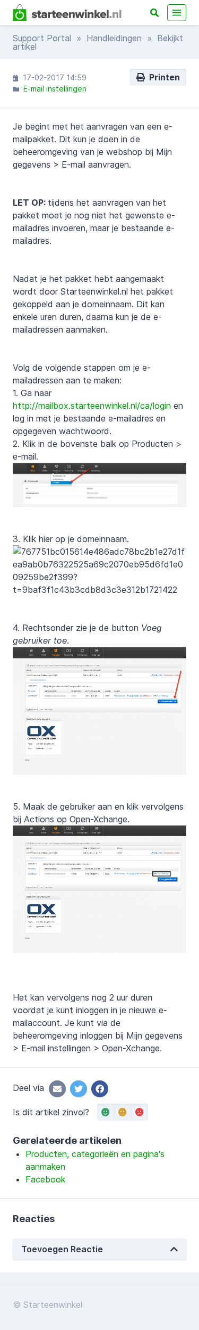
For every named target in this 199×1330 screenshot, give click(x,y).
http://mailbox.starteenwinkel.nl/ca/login (92, 405)
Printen (162, 77)
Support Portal (42, 38)
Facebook (45, 1179)
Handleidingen (114, 38)
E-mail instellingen (54, 88)
